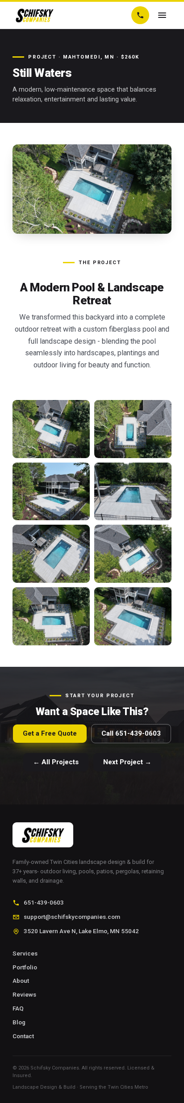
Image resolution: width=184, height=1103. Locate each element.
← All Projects (56, 762)
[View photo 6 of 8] (132, 554)
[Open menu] (162, 15)
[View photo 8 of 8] (132, 616)
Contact (23, 1036)
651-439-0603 (44, 902)
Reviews (24, 994)
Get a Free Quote (50, 733)
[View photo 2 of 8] (132, 429)
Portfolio (25, 967)
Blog (19, 1022)
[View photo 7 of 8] (51, 616)
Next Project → (127, 762)
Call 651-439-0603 (131, 733)
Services (25, 953)
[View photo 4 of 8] (132, 492)
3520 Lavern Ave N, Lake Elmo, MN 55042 (81, 931)
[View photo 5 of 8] (51, 554)
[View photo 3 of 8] (51, 492)
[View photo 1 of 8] (51, 429)
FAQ (18, 1008)
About (21, 980)
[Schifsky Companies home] (34, 15)
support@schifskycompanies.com (72, 916)
